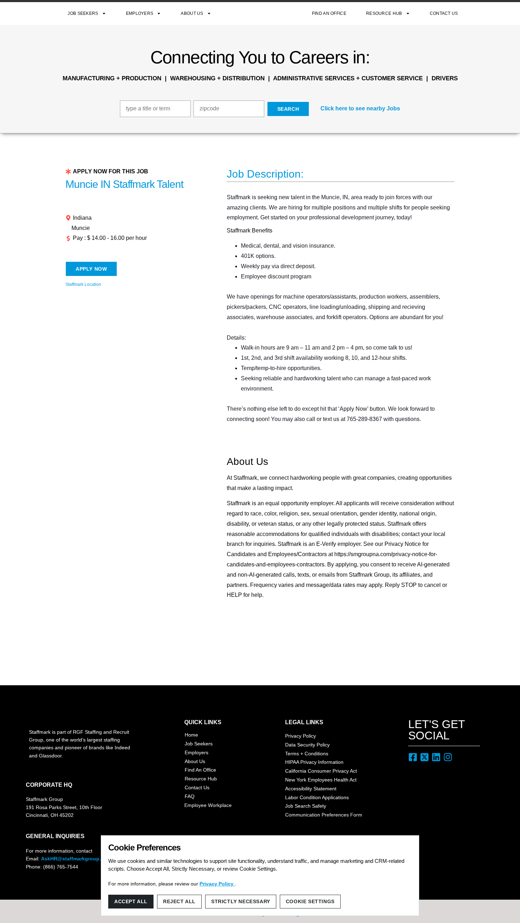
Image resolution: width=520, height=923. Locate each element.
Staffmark (261, 13)
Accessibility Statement (310, 788)
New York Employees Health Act (321, 780)
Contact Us (444, 13)
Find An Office (329, 13)
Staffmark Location (83, 284)
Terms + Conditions (306, 753)
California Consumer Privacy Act (321, 771)
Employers (140, 13)
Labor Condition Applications (317, 797)
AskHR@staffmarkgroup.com (76, 858)
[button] (356, 109)
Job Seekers (83, 13)
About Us (192, 13)
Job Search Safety (305, 806)
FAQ (190, 796)
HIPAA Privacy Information (314, 762)
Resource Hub (384, 13)
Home (191, 735)
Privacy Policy (300, 736)
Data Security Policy (307, 745)
